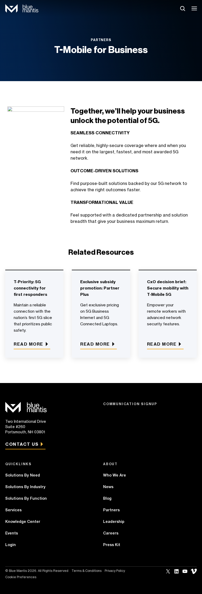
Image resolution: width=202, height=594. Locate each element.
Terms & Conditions (87, 571)
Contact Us (21, 444)
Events (11, 533)
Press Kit (111, 544)
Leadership (113, 521)
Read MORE (28, 344)
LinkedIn (176, 571)
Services (13, 510)
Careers (110, 533)
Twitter (168, 571)
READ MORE (95, 344)
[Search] (182, 8)
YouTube (185, 571)
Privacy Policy (115, 571)
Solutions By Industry (25, 486)
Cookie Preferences (20, 577)
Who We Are (114, 475)
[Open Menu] (194, 8)
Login (10, 544)
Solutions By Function (26, 498)
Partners (111, 510)
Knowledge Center (22, 521)
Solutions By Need (22, 475)
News (108, 486)
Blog (107, 498)
